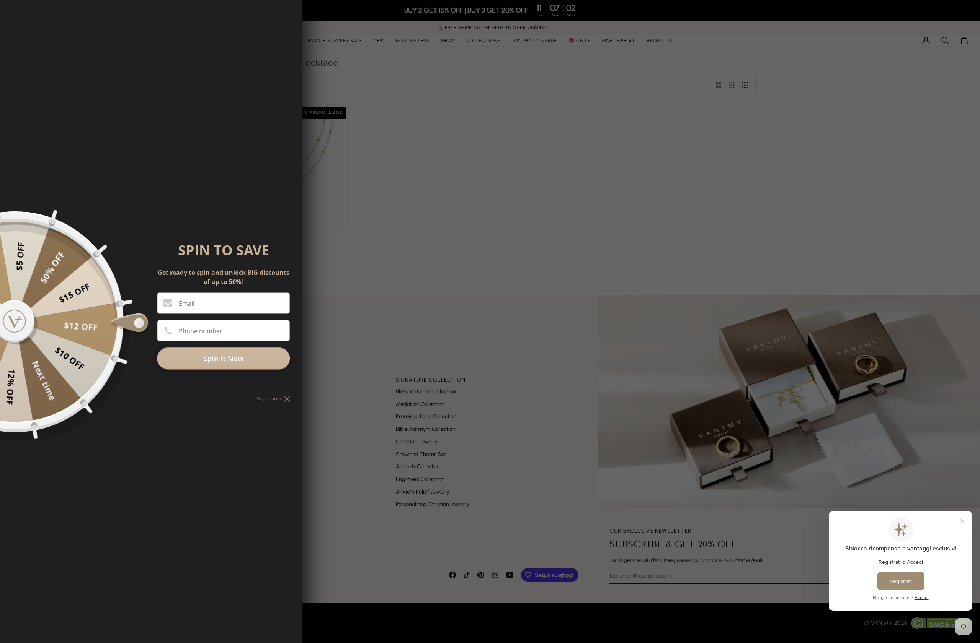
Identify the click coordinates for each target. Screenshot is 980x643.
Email (186, 303)
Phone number (200, 331)
